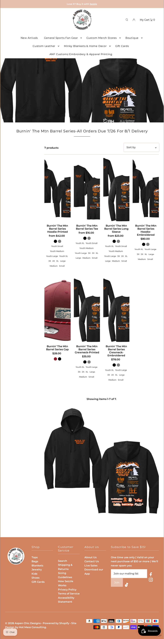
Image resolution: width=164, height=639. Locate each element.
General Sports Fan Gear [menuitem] (61, 37)
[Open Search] (127, 20)
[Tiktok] (126, 585)
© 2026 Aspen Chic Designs (23, 623)
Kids (34, 573)
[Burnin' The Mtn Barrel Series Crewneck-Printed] (87, 310)
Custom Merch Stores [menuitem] (101, 37)
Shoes (35, 577)
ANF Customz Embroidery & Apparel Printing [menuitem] (80, 54)
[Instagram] (151, 580)
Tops (35, 557)
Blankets (37, 565)
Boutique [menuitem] (132, 37)
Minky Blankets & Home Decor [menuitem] (85, 46)
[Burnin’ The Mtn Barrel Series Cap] (57, 310)
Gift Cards (38, 581)
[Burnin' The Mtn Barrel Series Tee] (87, 190)
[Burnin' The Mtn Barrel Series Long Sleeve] (116, 190)
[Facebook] (151, 575)
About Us (90, 557)
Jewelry (37, 569)
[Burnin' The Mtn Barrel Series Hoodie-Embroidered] (146, 190)
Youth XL (63, 256)
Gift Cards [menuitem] (122, 46)
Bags (35, 561)
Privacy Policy (67, 589)
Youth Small (57, 246)
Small (62, 266)
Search (62, 560)
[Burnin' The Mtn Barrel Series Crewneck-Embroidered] (116, 310)
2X (53, 261)
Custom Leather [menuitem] (44, 46)
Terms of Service (69, 593)
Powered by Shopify (56, 623)
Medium (54, 266)
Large (63, 261)
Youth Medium (57, 251)
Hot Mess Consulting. (33, 627)
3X (50, 261)
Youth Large (52, 256)
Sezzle (93, 4)
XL (57, 261)
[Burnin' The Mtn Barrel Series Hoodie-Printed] (57, 190)
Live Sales (90, 565)
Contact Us (91, 561)
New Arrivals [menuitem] (29, 37)
